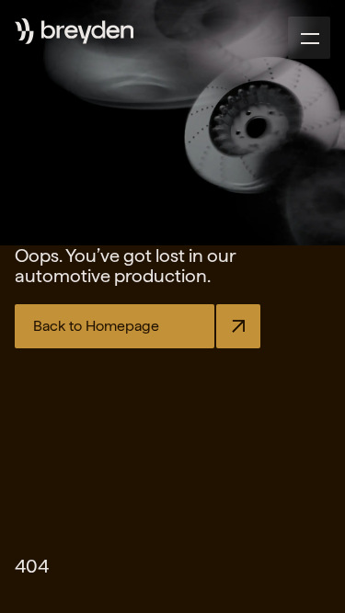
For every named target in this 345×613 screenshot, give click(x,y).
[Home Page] (87, 32)
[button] (309, 38)
